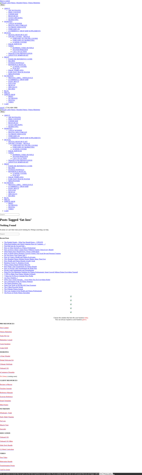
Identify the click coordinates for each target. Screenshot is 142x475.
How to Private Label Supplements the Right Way (20, 268)
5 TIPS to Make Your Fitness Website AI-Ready (20, 274)
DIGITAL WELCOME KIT (17, 25)
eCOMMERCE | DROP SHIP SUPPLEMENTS (24, 31)
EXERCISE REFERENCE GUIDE (20, 59)
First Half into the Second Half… (15, 246)
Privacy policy (108, 474)
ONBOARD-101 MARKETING (23, 40)
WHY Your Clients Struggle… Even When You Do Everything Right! (27, 280)
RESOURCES (13, 16)
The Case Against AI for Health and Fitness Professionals (23, 291)
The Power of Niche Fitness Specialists (17, 293)
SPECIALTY (12, 87)
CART (6, 104)
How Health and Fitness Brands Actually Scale (19, 261)
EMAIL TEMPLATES (15, 70)
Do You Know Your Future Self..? (15, 255)
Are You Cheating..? (11, 278)
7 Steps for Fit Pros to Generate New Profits (18, 276)
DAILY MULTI (13, 81)
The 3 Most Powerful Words (13, 287)
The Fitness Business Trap (12, 283)
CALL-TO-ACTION (19, 51)
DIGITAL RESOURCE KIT (18, 35)
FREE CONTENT (14, 12)
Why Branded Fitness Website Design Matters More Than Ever (25, 259)
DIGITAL (7, 33)
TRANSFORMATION (20, 50)
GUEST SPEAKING (15, 18)
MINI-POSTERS (14, 74)
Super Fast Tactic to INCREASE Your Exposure (20, 285)
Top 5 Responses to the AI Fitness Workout (18, 281)
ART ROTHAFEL (14, 10)
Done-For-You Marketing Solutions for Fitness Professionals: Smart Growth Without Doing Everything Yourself (41, 272)
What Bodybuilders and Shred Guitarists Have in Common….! (24, 244)
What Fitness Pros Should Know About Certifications (21, 251)
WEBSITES (8, 21)
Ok (101, 474)
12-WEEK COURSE (19, 42)
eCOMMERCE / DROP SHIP (18, 79)
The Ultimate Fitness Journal (13, 289)
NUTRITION (8, 76)
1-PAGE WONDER (15, 23)
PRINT (6, 57)
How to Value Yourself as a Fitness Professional (19, 248)
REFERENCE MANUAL (17, 65)
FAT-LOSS (12, 83)
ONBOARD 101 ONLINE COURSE (25, 38)
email (2, 108)
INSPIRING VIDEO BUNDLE (23, 48)
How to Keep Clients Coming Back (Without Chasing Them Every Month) (29, 250)
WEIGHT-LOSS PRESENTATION (20, 53)
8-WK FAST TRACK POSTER (19, 72)
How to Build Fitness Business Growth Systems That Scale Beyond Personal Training (32, 253)
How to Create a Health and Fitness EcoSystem (19, 257)
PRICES (7, 93)
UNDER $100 (13, 14)
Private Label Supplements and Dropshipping (19, 270)
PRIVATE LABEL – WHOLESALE (20, 78)
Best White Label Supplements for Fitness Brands (20, 266)
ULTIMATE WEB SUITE (17, 27)
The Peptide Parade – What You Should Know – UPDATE (23, 242)
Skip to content (5, 1)
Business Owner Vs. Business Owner (16, 263)
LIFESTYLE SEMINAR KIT (18, 55)
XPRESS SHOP (9, 94)
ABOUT (7, 8)
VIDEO (11, 46)
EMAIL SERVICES (15, 44)
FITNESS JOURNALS (16, 63)
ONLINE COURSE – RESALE (19, 36)
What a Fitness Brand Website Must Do (17, 265)
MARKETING (13, 20)
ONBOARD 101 (14, 29)
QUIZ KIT (16, 68)
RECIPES (11, 61)
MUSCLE (11, 85)
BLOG (6, 91)
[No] (114, 474)
